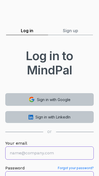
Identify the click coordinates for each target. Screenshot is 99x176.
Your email (16, 143)
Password (15, 167)
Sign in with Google (53, 99)
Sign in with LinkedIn (52, 117)
